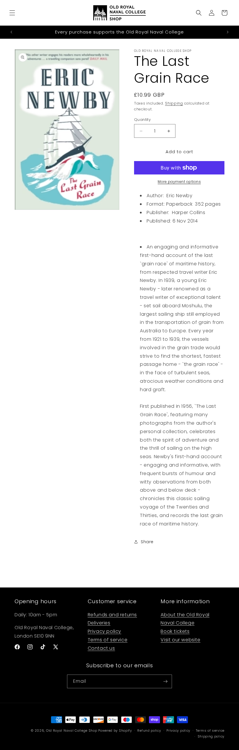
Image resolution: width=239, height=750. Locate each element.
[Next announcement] (227, 32)
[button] (12, 12)
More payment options (179, 181)
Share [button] (147, 542)
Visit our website (180, 639)
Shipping (174, 103)
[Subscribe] (165, 681)
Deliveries (99, 623)
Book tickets (175, 631)
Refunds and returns (112, 614)
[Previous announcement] (11, 32)
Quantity (142, 119)
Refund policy (149, 730)
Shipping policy (211, 736)
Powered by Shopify (115, 730)
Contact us (101, 648)
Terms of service (108, 639)
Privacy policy (104, 631)
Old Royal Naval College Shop (71, 730)
